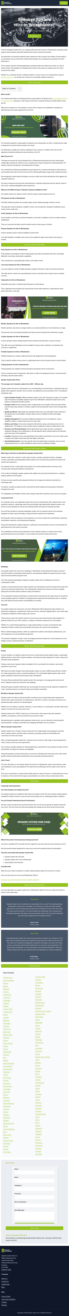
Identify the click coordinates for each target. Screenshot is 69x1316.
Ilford (36, 1045)
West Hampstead (8, 1063)
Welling (37, 1071)
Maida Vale (6, 1032)
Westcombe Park (8, 1123)
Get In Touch (34, 1228)
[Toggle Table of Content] (19, 88)
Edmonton (38, 1031)
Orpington (38, 1131)
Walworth (36, 880)
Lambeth (6, 1017)
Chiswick (6, 1109)
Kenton (37, 1054)
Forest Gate (7, 1152)
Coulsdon (38, 1111)
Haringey (6, 1115)
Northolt (37, 1097)
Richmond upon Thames (43, 1011)
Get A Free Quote (34, 966)
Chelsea (6, 992)
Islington (6, 1006)
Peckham (6, 1026)
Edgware (38, 1062)
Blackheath (6, 1106)
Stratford (6, 1120)
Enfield (37, 1091)
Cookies (4, 1302)
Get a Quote (33, 36)
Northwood (38, 1143)
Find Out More (34, 781)
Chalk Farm (7, 1029)
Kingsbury (38, 994)
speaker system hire (7, 77)
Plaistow (6, 1138)
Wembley (38, 997)
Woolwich (38, 1008)
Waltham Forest (40, 1014)
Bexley (37, 1120)
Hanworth (38, 1108)
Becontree (38, 1105)
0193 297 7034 (6, 1270)
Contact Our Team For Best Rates (34, 244)
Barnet (37, 1074)
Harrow (37, 1065)
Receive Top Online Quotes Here (34, 646)
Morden (37, 985)
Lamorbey (38, 1094)
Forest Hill (6, 1092)
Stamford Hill (7, 1086)
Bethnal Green (7, 1035)
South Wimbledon (9, 1129)
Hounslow (38, 1068)
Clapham (6, 1003)
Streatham (6, 1072)
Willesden (6, 1098)
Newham (38, 980)
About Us (4, 1278)
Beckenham (39, 988)
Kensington (7, 1023)
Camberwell (7, 995)
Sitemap (4, 1305)
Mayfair (30, 880)
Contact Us (5, 1281)
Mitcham (6, 1146)
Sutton (37, 1060)
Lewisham (6, 1100)
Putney (5, 1075)
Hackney (6, 1055)
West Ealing (39, 1017)
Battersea (6, 1020)
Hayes (37, 1117)
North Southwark (16, 880)
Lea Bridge (6, 1089)
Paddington (7, 1000)
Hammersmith (7, 1069)
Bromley (6, 1080)
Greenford (38, 1051)
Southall (38, 1085)
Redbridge (38, 1040)
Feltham (37, 1125)
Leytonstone (39, 982)
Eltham (37, 1020)
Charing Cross (5, 880)
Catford (5, 1112)
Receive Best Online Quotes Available (34, 448)
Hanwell (38, 1034)
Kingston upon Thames (42, 1057)
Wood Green (7, 1135)
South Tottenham (8, 1103)
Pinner (37, 1123)
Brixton (5, 1015)
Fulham (5, 1046)
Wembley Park (40, 1002)
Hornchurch (39, 1145)
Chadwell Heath (40, 1114)
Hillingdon (38, 1134)
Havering (38, 1148)
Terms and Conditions (8, 1299)
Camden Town (7, 1009)
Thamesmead (39, 1083)
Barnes (5, 1095)
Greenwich (6, 1083)
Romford (38, 1140)
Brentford (38, 991)
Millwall (5, 1060)
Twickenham (39, 1042)
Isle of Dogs (7, 1078)
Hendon (5, 1149)
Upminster (38, 1154)
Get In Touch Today (34, 82)
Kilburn (5, 1040)
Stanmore (38, 1103)
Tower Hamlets (8, 1043)
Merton (5, 1126)
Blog (2, 1287)
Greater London (8, 1140)
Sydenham (6, 1118)
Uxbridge (38, 1151)
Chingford (38, 1077)
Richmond (38, 1000)
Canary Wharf (7, 1066)
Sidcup (37, 1088)
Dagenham (38, 1128)
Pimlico (24, 880)
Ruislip (37, 1137)
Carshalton (38, 1048)
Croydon (38, 1028)
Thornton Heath (40, 977)
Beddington (39, 1022)
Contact (63, 3)
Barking (37, 1037)
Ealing (37, 1025)
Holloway (6, 1037)
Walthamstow (39, 1005)
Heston (37, 1100)
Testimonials (5, 1284)
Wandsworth (7, 1052)
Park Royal (6, 1143)
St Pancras (6, 997)
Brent (5, 1132)
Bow (4, 1057)
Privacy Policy (6, 1296)
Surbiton (38, 1080)
